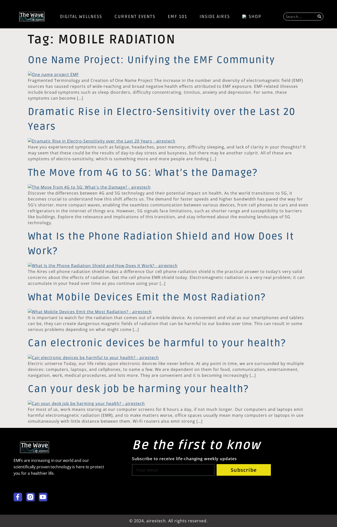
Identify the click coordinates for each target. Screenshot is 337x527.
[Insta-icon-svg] (30, 497)
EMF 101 (177, 16)
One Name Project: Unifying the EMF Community (151, 60)
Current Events (134, 16)
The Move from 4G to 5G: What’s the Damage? (143, 173)
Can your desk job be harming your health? (138, 389)
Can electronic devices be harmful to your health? (157, 343)
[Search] (320, 16)
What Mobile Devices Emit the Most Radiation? (147, 297)
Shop (255, 16)
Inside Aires (215, 16)
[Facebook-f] (18, 497)
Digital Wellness (81, 16)
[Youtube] (43, 497)
